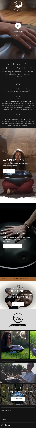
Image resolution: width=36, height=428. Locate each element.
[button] (18, 415)
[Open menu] (4, 6)
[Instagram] (6, 425)
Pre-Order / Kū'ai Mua (12, 246)
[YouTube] (9, 425)
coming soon (18, 399)
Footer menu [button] (6, 410)
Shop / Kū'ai (9, 170)
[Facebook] (2, 425)
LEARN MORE (18, 304)
